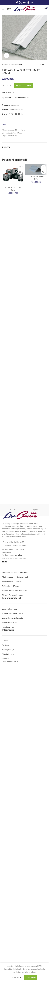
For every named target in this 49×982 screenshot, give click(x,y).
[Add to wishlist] (20, 167)
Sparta (35, 510)
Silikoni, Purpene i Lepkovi (12, 595)
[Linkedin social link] (32, 2)
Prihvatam (31, 978)
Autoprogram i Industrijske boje (15, 572)
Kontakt (5, 659)
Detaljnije (16, 978)
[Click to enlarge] (6, 55)
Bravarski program (9, 622)
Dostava (5, 645)
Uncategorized (16, 64)
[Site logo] (25, 9)
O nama (5, 641)
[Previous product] (40, 64)
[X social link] (20, 2)
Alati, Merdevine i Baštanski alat (15, 577)
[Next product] (45, 64)
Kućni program (8, 627)
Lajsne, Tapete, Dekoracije (12, 618)
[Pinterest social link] (28, 2)
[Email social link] (24, 2)
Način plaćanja (8, 650)
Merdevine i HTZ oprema (12, 581)
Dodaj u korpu (23, 85)
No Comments (20, 559)
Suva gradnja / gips (9, 609)
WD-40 (13, 510)
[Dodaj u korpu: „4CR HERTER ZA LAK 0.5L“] (20, 172)
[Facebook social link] (16, 2)
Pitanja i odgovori (9, 654)
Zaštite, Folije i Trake (10, 586)
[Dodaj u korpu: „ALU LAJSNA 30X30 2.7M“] (43, 172)
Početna (5, 64)
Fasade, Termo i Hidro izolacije (14, 590)
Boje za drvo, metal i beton (12, 613)
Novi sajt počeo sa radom (12, 555)
